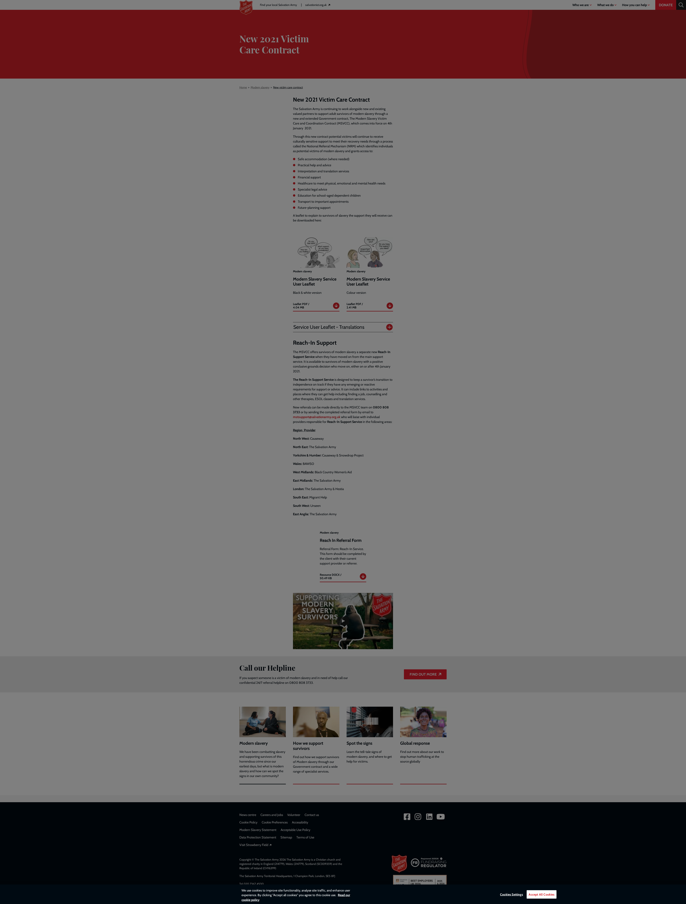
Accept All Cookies (541, 894)
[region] (343, 894)
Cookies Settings (511, 894)
